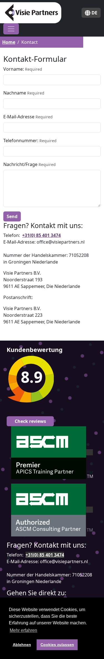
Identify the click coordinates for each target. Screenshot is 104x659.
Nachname (14, 93)
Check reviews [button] (30, 421)
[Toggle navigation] (11, 28)
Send (12, 216)
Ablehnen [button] (22, 644)
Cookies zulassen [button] (57, 644)
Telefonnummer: (20, 140)
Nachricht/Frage (20, 164)
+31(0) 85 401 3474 (41, 235)
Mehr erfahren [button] (23, 630)
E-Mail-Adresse (18, 117)
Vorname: (13, 69)
